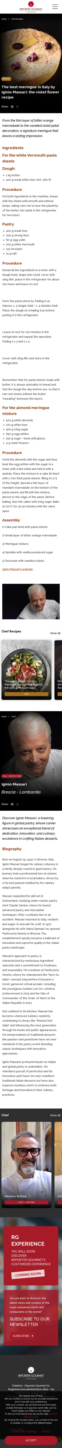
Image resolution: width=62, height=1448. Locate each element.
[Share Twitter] (17, 106)
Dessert (6, 79)
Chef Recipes (17, 19)
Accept (31, 1440)
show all (55, 633)
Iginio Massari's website (17, 569)
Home (4, 19)
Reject (46, 1431)
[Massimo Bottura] (26, 1165)
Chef (13, 717)
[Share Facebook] (12, 106)
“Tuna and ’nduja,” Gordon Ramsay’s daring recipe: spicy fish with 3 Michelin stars (24, 684)
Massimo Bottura (15, 1196)
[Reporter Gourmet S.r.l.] (31, 7)
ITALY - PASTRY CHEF (11, 776)
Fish (26, 694)
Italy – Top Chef (26, 1202)
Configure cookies (24, 1431)
